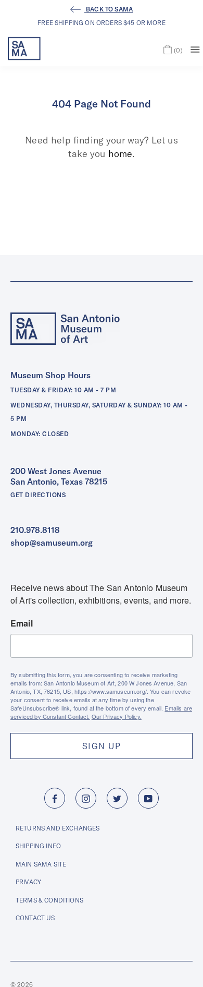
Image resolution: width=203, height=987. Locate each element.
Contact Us (35, 918)
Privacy (28, 882)
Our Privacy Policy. (117, 716)
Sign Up (101, 746)
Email (21, 623)
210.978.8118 (35, 530)
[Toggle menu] (195, 48)
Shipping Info (38, 846)
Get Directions (38, 495)
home (120, 154)
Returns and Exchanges (57, 828)
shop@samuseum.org (51, 542)
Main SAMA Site (41, 864)
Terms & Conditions (49, 900)
